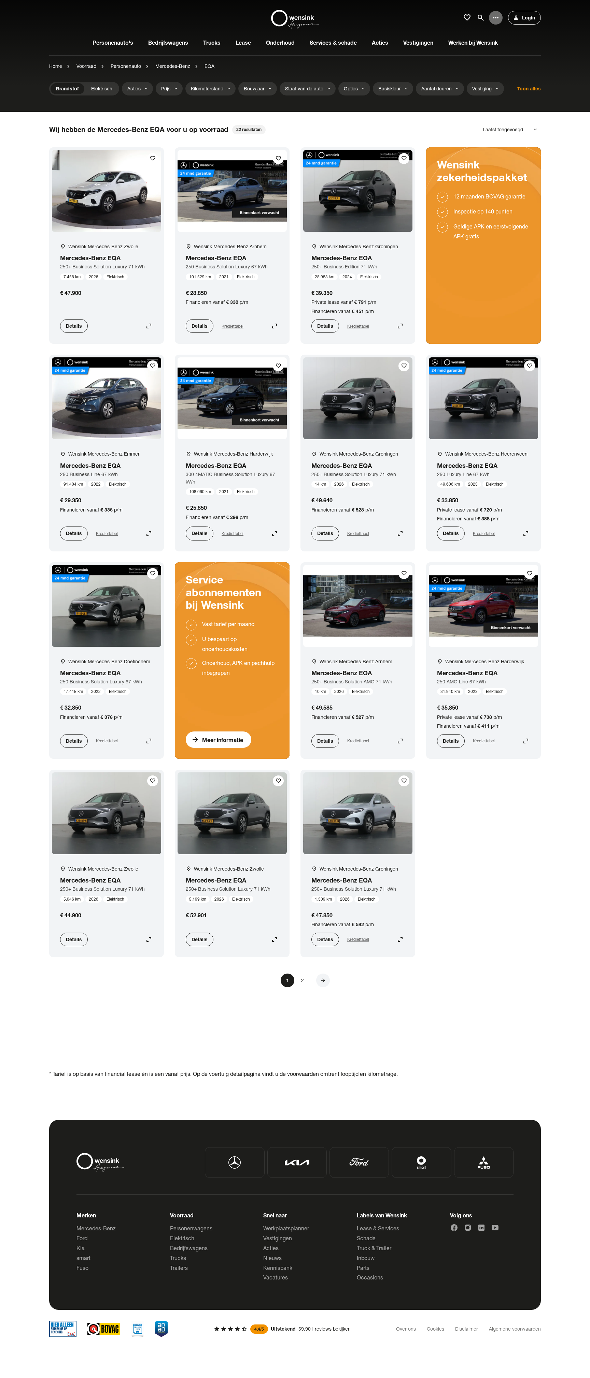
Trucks (178, 1258)
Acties (271, 1248)
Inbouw (366, 1258)
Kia (80, 1248)
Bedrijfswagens (189, 1248)
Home (55, 66)
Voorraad (86, 66)
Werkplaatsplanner (286, 1228)
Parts (363, 1267)
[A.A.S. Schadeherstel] (161, 1329)
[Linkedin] (481, 1228)
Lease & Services (378, 1228)
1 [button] (287, 980)
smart (83, 1258)
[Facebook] (454, 1228)
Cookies (435, 1329)
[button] (323, 980)
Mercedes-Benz (172, 66)
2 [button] (302, 980)
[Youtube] (495, 1228)
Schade (366, 1238)
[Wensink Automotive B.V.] (295, 17)
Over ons (406, 1329)
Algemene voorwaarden (515, 1329)
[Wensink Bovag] (103, 1329)
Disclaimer (466, 1329)
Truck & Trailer (374, 1248)
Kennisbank (277, 1267)
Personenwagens (191, 1228)
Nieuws (272, 1258)
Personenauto (126, 66)
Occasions (370, 1277)
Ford (81, 1238)
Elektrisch (182, 1238)
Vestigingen (277, 1238)
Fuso (82, 1267)
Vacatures (275, 1277)
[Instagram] (468, 1228)
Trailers (179, 1267)
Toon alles (529, 88)
